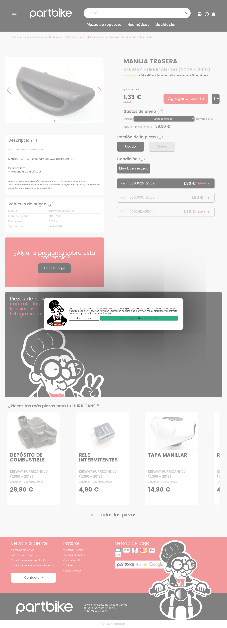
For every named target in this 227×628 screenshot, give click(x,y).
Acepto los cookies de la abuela (139, 318)
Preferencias (84, 318)
